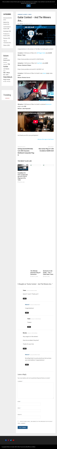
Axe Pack (39, 63)
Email (19, 408)
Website (20, 414)
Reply (25, 298)
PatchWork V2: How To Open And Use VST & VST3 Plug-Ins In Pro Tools (23, 176)
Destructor (49, 104)
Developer (6, 31)
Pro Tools (4, 81)
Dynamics (5, 62)
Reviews (5, 38)
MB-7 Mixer (6, 73)
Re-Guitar (8, 81)
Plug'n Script (6, 79)
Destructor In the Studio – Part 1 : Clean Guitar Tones (48, 272)
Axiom (44, 73)
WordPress (28, 446)
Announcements (7, 18)
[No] (55, 4)
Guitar (5, 66)
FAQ (9, 64)
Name (19, 401)
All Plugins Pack (41, 53)
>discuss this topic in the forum (45, 139)
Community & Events (23, 14)
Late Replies (6, 68)
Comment (20, 381)
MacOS (4, 70)
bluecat (21, 23)
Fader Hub (5, 64)
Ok (28, 5)
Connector (5, 58)
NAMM (7, 74)
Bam (34, 446)
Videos (29, 14)
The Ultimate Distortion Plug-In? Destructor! (35, 272)
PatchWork (7, 77)
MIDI (4, 74)
